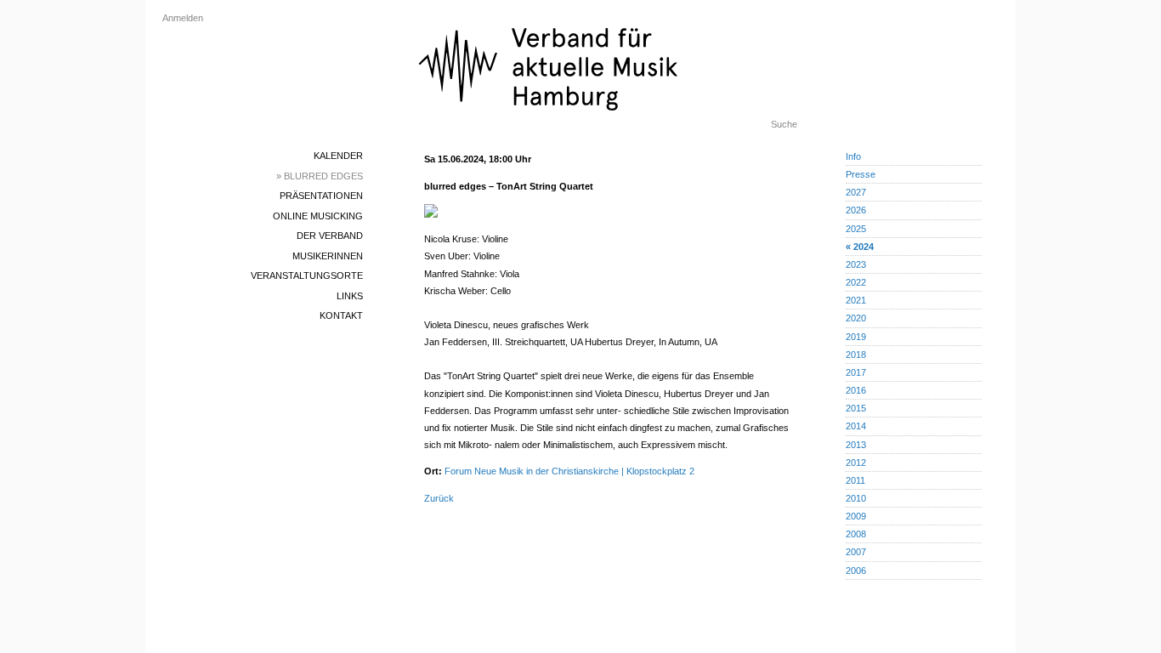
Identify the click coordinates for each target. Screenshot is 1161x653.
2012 (856, 462)
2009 (856, 516)
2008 (856, 534)
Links (350, 296)
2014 (856, 426)
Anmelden (182, 18)
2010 (856, 498)
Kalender (338, 155)
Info (853, 156)
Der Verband (330, 235)
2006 (856, 570)
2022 (856, 282)
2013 (856, 445)
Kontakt (341, 315)
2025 (856, 229)
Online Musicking (318, 216)
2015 (856, 408)
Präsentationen (321, 195)
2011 (855, 480)
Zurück (439, 498)
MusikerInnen (327, 256)
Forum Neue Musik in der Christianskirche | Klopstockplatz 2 (569, 471)
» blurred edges (319, 176)
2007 (856, 552)
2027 (856, 192)
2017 (856, 372)
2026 (856, 210)
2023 (856, 264)
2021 (856, 300)
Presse (860, 174)
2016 (856, 390)
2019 (856, 337)
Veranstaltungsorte (307, 275)
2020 (856, 318)
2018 (856, 354)
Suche (784, 124)
